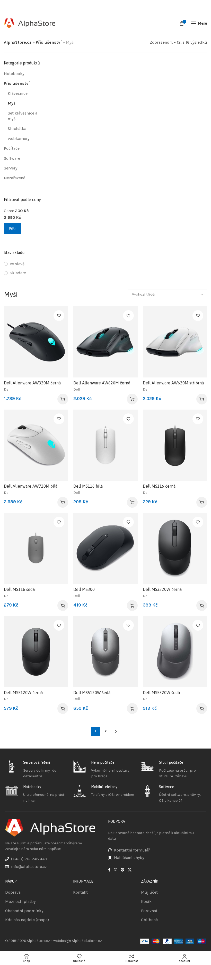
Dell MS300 (84, 589)
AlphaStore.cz (17, 42)
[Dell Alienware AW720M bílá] (36, 445)
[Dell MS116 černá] (175, 445)
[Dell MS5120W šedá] (105, 651)
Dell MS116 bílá (88, 486)
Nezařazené (14, 177)
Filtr (12, 228)
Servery (10, 168)
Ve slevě (17, 263)
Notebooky (14, 73)
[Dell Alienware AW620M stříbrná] (175, 341)
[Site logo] (29, 23)
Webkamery (18, 138)
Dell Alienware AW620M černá (101, 383)
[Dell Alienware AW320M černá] (36, 341)
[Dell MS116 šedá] (36, 548)
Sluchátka (17, 128)
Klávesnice (18, 93)
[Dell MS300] (105, 548)
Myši (12, 103)
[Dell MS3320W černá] (175, 548)
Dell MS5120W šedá (91, 692)
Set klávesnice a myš (22, 116)
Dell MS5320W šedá (161, 692)
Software (12, 158)
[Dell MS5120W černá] (36, 651)
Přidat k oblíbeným (59, 315)
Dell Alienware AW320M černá (32, 383)
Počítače (12, 148)
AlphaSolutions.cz (87, 941)
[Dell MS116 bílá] (105, 445)
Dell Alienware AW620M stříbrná (173, 383)
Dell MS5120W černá (23, 692)
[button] (62, 399)
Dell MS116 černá (159, 486)
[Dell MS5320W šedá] (175, 651)
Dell (7, 389)
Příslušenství (48, 42)
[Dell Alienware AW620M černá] (105, 341)
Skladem (18, 272)
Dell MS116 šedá (19, 589)
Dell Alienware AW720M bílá (30, 486)
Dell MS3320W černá (162, 589)
